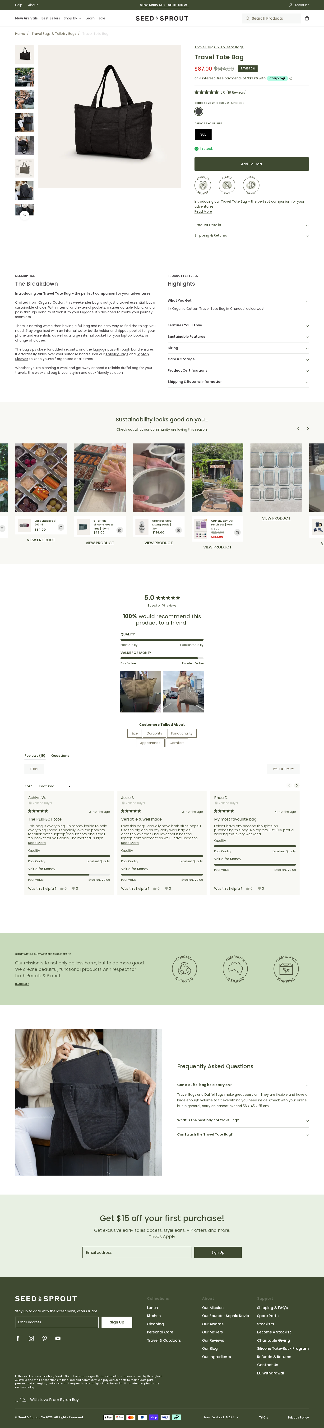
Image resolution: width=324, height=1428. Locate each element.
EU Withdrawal (270, 1373)
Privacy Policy (298, 1417)
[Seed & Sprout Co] (162, 18)
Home (20, 33)
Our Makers (212, 1332)
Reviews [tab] (35, 756)
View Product (100, 543)
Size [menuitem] (134, 733)
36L (203, 134)
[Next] (24, 215)
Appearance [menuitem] (150, 742)
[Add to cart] (61, 527)
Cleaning (155, 1324)
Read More (203, 211)
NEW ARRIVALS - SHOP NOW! (164, 5)
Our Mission (213, 1307)
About (33, 5)
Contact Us (267, 1364)
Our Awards (213, 1324)
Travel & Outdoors (164, 1340)
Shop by (70, 18)
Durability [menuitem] (154, 733)
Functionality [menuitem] (182, 733)
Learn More (22, 984)
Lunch (152, 1307)
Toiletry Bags (117, 354)
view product (41, 540)
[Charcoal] (198, 111)
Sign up (218, 1252)
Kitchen (154, 1315)
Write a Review (286, 770)
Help (18, 5)
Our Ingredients (216, 1356)
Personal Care (160, 1332)
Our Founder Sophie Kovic (225, 1315)
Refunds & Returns (274, 1356)
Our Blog (210, 1348)
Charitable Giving (273, 1340)
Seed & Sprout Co (31, 1417)
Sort (28, 786)
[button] (220, 92)
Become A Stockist (274, 1332)
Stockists (265, 1324)
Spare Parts (268, 1315)
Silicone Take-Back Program (283, 1348)
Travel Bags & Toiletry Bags (54, 33)
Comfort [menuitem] (177, 742)
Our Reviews (213, 1340)
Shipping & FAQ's (272, 1307)
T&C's (263, 1417)
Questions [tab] (60, 756)
